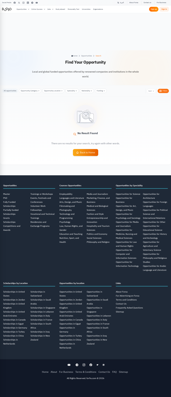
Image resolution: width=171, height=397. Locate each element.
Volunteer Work (37, 206)
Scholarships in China (13, 335)
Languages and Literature (71, 198)
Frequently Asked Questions (129, 307)
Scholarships (9, 222)
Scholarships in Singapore (42, 307)
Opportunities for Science (128, 194)
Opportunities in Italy (97, 319)
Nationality (86, 90)
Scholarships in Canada (14, 319)
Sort (150, 91)
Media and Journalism (97, 194)
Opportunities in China (70, 339)
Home (45, 372)
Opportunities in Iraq (97, 335)
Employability (65, 194)
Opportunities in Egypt (70, 323)
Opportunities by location (71, 283)
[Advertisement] (85, 391)
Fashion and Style (95, 214)
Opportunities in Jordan (70, 299)
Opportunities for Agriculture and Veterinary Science (152, 246)
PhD (5, 198)
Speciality (71, 90)
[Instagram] (23, 3)
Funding (100, 90)
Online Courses (36, 9)
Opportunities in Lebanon (99, 315)
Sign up (154, 9)
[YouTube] (36, 3)
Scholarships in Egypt (13, 323)
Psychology (64, 222)
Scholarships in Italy (40, 315)
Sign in (164, 9)
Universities (86, 9)
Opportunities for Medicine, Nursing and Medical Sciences (126, 234)
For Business (161, 2)
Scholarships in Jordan (14, 299)
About (54, 372)
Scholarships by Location (15, 283)
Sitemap (120, 311)
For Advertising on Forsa (127, 295)
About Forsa (133, 2)
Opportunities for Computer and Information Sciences (126, 254)
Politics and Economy (97, 234)
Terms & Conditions (85, 372)
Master (6, 194)
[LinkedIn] (28, 3)
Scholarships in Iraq (40, 331)
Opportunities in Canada (71, 319)
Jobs (49, 9)
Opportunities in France (98, 323)
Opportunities (22, 9)
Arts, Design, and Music (70, 202)
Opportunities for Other (154, 222)
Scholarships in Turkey (14, 331)
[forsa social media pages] (69, 364)
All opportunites (10, 90)
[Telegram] (32, 3)
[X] (19, 3)
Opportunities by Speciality (129, 185)
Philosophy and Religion (98, 242)
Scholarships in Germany (15, 327)
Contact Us (121, 303)
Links (118, 283)
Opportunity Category (29, 90)
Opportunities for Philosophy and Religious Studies (155, 258)
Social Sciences (94, 238)
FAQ (114, 372)
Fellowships (36, 210)
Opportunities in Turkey (70, 335)
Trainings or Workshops (41, 194)
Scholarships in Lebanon (42, 311)
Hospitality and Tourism (98, 226)
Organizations (98, 9)
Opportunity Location (52, 90)
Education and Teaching (70, 234)
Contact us (147, 2)
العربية (122, 2)
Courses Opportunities (70, 185)
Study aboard (60, 9)
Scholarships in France (41, 319)
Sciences (91, 230)
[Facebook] (14, 3)
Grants (6, 218)
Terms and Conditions (126, 299)
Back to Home (87, 152)
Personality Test (73, 9)
